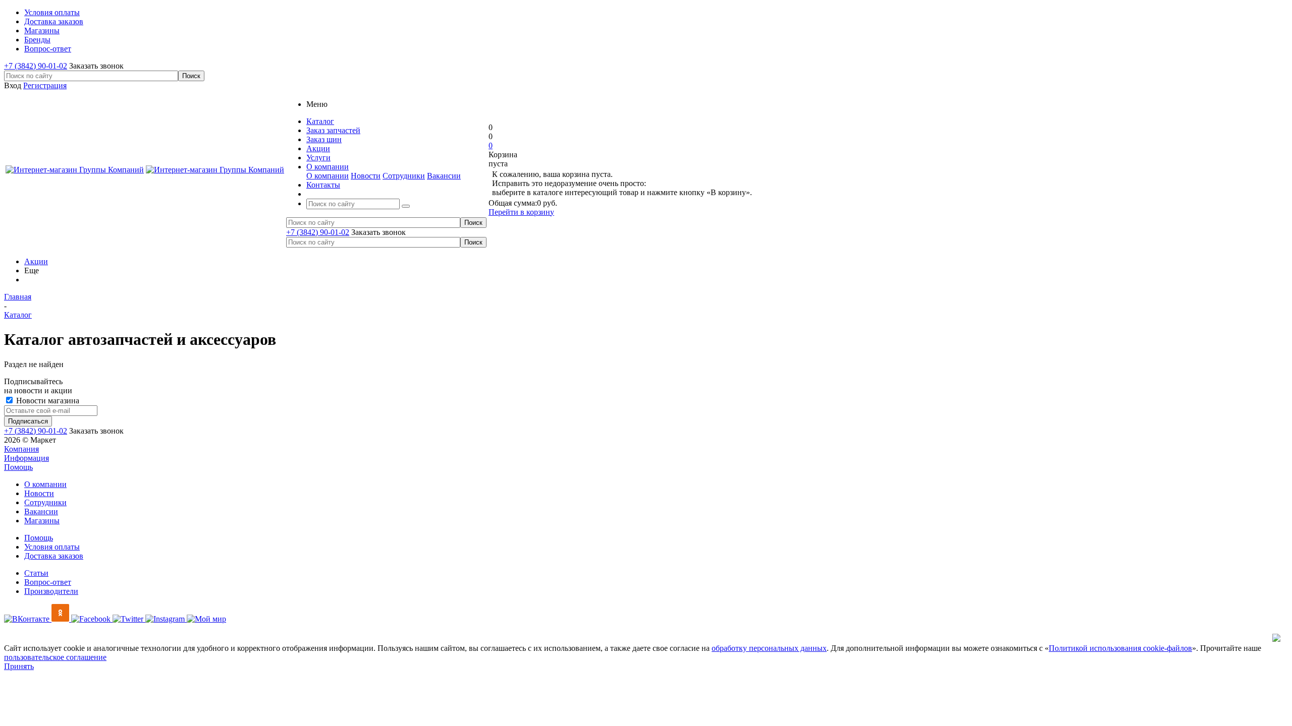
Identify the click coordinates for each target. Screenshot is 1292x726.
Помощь (18, 467)
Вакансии (444, 175)
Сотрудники (404, 175)
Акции (36, 261)
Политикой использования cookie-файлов (1120, 648)
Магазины (42, 520)
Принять (19, 666)
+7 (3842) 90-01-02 (35, 66)
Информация (26, 458)
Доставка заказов (53, 556)
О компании (327, 175)
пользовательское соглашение (55, 657)
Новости (366, 175)
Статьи (36, 573)
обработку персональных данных (769, 648)
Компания (21, 449)
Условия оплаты (52, 546)
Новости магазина (46, 400)
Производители (51, 591)
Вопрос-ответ (47, 582)
